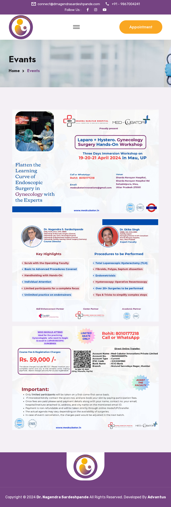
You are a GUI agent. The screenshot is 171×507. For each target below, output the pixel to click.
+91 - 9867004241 (126, 4)
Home (14, 71)
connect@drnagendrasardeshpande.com (69, 4)
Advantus (157, 497)
